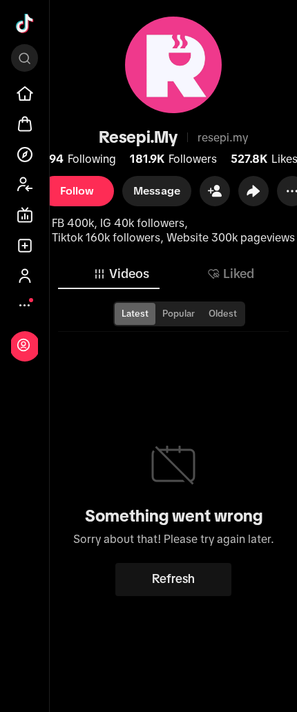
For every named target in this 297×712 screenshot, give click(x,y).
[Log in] (23, 345)
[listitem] (25, 94)
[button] (215, 191)
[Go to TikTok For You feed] (25, 23)
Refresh (173, 579)
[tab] (120, 274)
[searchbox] (24, 58)
